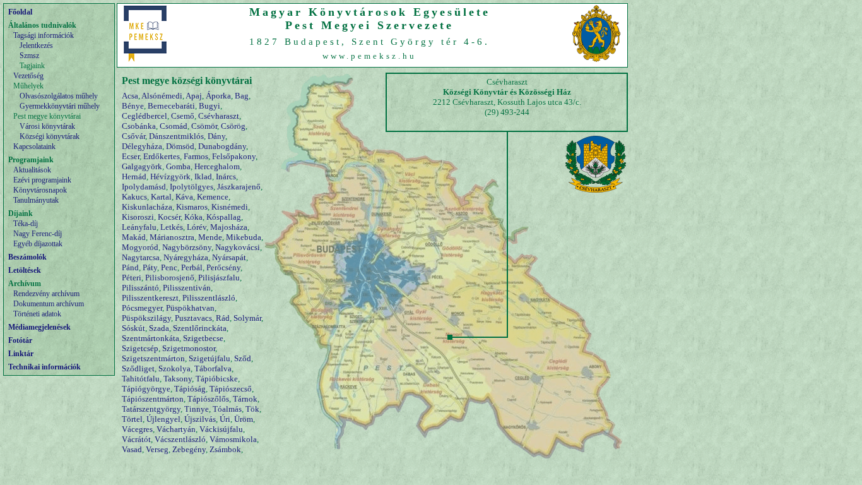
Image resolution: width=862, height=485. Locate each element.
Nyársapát (229, 257)
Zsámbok (225, 449)
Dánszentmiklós (176, 136)
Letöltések (24, 270)
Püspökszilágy (146, 318)
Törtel (132, 419)
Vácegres (137, 429)
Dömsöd (180, 146)
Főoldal (20, 12)
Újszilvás (200, 419)
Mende (210, 237)
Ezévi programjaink (42, 180)
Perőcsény (223, 267)
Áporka (218, 95)
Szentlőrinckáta (200, 328)
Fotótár (20, 340)
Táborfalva (213, 368)
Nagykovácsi (237, 247)
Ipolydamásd (144, 186)
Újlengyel (163, 419)
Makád (134, 237)
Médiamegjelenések (39, 327)
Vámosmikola (233, 439)
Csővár (133, 136)
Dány (216, 136)
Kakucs (134, 196)
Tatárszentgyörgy (151, 409)
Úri (225, 419)
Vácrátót (136, 439)
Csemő (182, 116)
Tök (252, 409)
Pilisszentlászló (208, 297)
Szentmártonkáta (150, 338)
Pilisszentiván (187, 287)
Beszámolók (27, 257)
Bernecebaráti (171, 106)
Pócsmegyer (142, 308)
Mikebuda (243, 237)
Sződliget (138, 368)
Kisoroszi (138, 217)
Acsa (130, 95)
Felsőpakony (234, 156)
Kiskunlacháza (147, 207)
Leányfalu (139, 227)
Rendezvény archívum (46, 293)
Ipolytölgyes (191, 186)
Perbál (192, 267)
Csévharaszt (218, 116)
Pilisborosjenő (169, 277)
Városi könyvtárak (47, 126)
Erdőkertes (161, 156)
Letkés (171, 227)
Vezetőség (28, 75)
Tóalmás (227, 409)
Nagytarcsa (141, 257)
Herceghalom (217, 166)
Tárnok (245, 399)
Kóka (193, 217)
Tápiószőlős (208, 399)
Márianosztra (172, 237)
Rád (223, 318)
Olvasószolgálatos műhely (59, 96)
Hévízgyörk (170, 176)
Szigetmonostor (188, 348)
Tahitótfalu (141, 378)
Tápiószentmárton (153, 399)
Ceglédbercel (144, 116)
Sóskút (133, 328)
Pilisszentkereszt (150, 297)
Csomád (173, 126)
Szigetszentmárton (153, 358)
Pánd (130, 267)
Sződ (242, 358)
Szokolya (174, 368)
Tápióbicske (217, 378)
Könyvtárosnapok (40, 190)
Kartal (161, 196)
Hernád (134, 176)
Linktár (20, 353)
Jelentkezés (36, 45)
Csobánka (139, 126)
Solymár (247, 318)
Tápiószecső (231, 388)
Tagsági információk (43, 35)
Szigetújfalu (209, 358)
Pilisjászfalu (219, 277)
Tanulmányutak (36, 200)
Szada (159, 328)
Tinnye (196, 409)
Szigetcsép (140, 348)
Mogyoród (140, 247)
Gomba (178, 166)
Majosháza (228, 227)
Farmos (196, 156)
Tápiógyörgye (146, 388)
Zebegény (189, 449)
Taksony (177, 378)
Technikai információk (44, 366)
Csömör (204, 126)
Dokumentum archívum (48, 303)
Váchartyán (176, 429)
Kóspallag (223, 217)
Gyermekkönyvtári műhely (60, 106)
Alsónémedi (161, 95)
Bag (242, 95)
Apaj (194, 95)
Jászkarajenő (239, 186)
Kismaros (192, 207)
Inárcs (226, 176)
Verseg (157, 449)
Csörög (233, 126)
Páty (150, 267)
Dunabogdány (222, 146)
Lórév (196, 227)
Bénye (133, 106)
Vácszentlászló (180, 439)
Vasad (132, 449)
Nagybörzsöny (186, 247)
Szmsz (29, 55)
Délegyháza (142, 146)
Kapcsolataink (34, 146)
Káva (184, 196)
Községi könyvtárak (50, 136)
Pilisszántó (140, 287)
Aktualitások (32, 169)
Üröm (243, 419)
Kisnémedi (229, 207)
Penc (169, 267)
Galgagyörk (142, 166)
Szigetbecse (203, 338)
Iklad (203, 176)
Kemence (212, 196)
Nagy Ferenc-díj (37, 233)
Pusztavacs (193, 318)
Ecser (130, 156)
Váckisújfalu (221, 429)
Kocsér (169, 217)
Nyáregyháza (185, 257)
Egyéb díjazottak (37, 243)
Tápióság (190, 388)
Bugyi (209, 106)
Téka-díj (25, 223)
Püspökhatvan (190, 308)
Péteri (131, 277)
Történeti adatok (37, 313)
